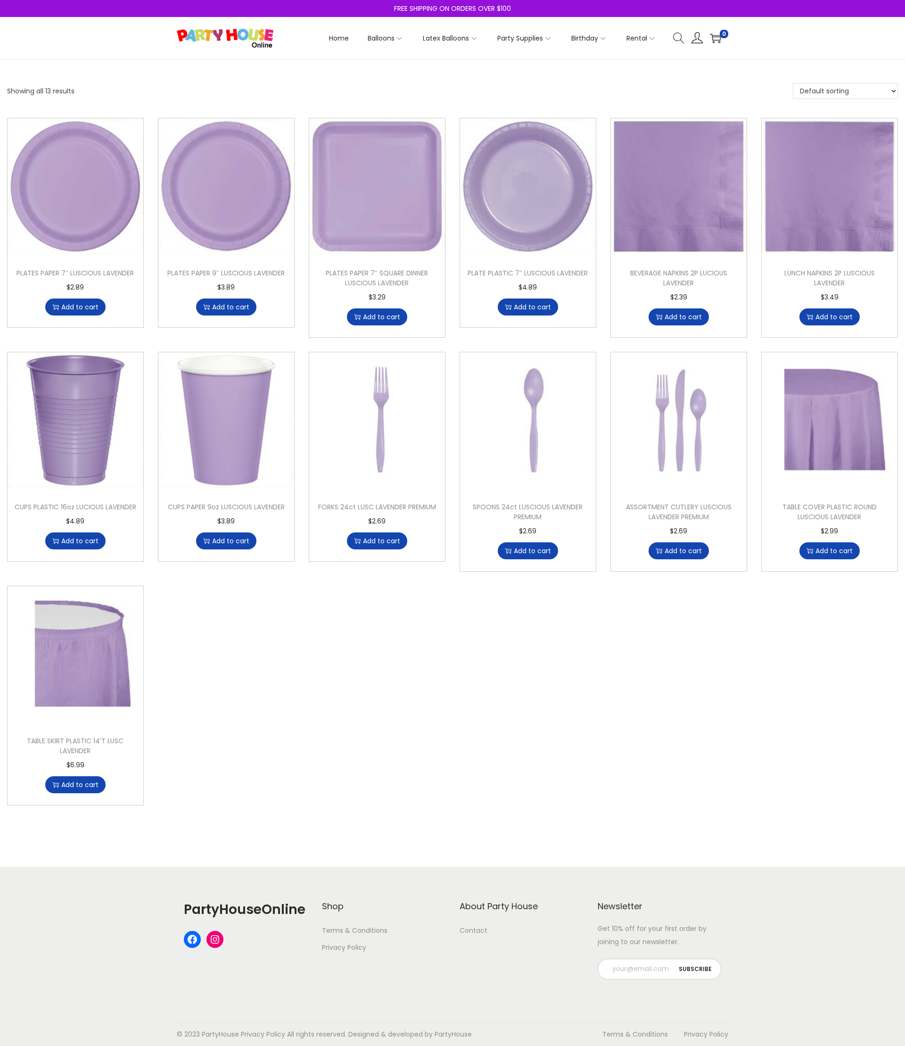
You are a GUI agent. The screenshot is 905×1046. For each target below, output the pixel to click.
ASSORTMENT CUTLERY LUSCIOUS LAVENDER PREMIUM (679, 512)
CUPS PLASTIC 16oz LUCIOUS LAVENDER (75, 507)
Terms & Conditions (354, 930)
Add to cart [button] (80, 307)
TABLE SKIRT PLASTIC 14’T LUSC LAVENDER (75, 745)
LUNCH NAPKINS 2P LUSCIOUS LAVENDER (829, 278)
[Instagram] (214, 939)
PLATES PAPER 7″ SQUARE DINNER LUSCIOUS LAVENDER (377, 278)
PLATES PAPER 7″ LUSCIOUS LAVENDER (75, 273)
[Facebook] (192, 939)
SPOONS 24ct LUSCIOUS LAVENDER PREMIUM (528, 512)
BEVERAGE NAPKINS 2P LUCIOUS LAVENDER (678, 278)
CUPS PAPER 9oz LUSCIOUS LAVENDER (226, 507)
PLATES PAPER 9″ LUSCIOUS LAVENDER (226, 273)
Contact (473, 930)
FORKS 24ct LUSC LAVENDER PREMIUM (377, 507)
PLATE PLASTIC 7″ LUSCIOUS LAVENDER (528, 273)
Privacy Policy (344, 947)
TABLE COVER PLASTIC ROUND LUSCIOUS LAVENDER (829, 512)
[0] (715, 38)
